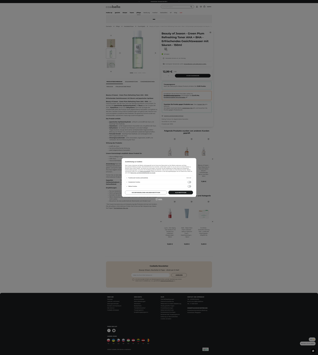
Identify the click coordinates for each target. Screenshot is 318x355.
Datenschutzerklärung (145, 171)
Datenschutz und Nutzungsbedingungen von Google (142, 172)
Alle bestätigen (180, 192)
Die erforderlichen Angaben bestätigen (146, 192)
